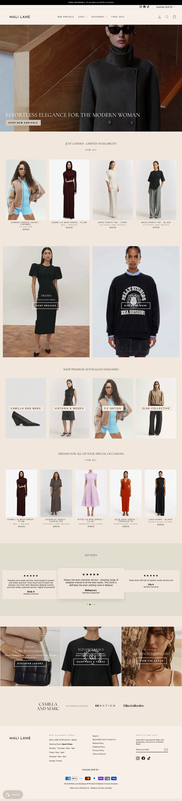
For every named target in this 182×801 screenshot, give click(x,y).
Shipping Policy (99, 747)
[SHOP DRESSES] (46, 301)
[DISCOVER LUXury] (30, 656)
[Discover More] (135, 301)
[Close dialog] (179, 366)
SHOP (81, 17)
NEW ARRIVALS (66, 17)
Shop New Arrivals (23, 123)
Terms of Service (99, 754)
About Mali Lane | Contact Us (104, 739)
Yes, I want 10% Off (149, 426)
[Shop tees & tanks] (91, 656)
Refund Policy (98, 743)
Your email (133, 414)
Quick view (25, 217)
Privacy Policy (98, 750)
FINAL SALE (117, 17)
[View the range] (151, 656)
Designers (98, 17)
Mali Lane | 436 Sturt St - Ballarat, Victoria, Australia (91, 788)
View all (91, 150)
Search (95, 736)
